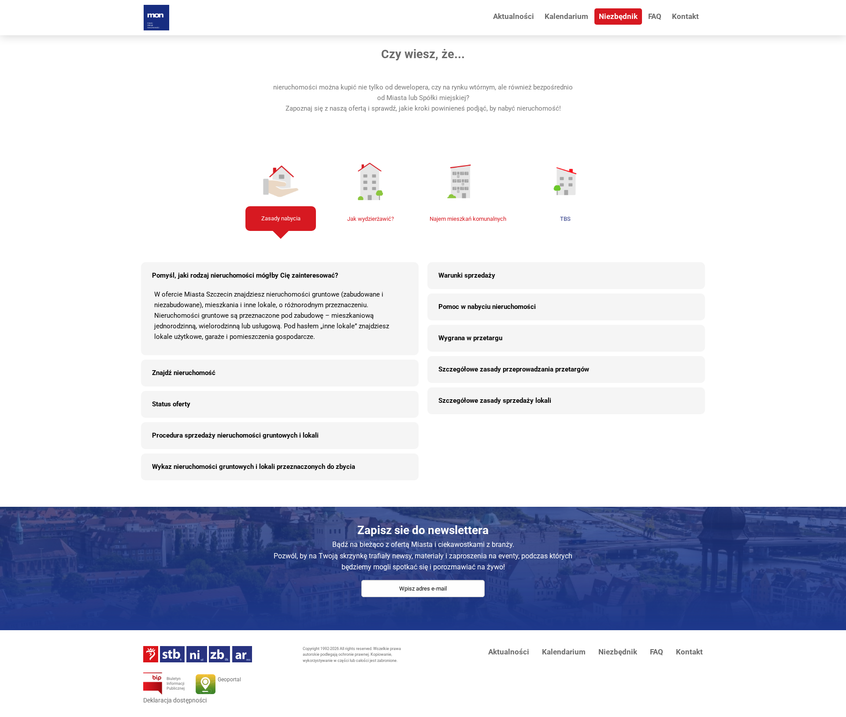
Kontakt (685, 16)
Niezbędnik (618, 16)
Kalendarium (566, 16)
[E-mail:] (423, 597)
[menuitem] (513, 16)
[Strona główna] (156, 17)
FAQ (654, 16)
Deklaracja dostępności (175, 700)
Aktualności (513, 16)
